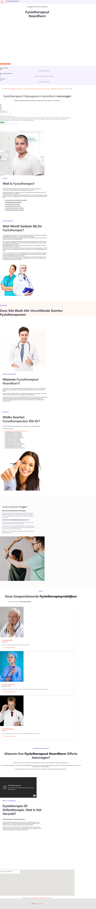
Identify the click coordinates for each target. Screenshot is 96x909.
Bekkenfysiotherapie (4, 119)
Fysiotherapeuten (12, 88)
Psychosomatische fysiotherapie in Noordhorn (16, 431)
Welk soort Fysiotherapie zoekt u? (7, 116)
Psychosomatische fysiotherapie (32, 117)
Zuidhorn (19, 88)
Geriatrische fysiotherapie (60, 119)
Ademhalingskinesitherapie (27, 120)
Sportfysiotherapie (65, 117)
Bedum (48, 88)
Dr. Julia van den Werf (8, 684)
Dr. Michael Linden (7, 640)
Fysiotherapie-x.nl (39, 903)
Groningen (40, 88)
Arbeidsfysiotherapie (26, 119)
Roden (44, 88)
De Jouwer (24, 88)
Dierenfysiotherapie (4, 120)
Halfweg (29, 88)
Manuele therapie (56, 117)
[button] (18, 511)
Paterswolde (53, 88)
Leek (37, 88)
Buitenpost (59, 88)
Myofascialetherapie (15, 120)
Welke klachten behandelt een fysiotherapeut (14, 510)
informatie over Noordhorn (31, 897)
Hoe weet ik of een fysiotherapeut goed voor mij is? (15, 520)
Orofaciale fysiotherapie (38, 119)
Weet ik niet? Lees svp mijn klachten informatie (12, 117)
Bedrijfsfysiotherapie (15, 119)
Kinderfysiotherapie (45, 117)
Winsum (33, 88)
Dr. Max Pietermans (7, 729)
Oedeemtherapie (49, 119)
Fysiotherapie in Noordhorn (45, 897)
